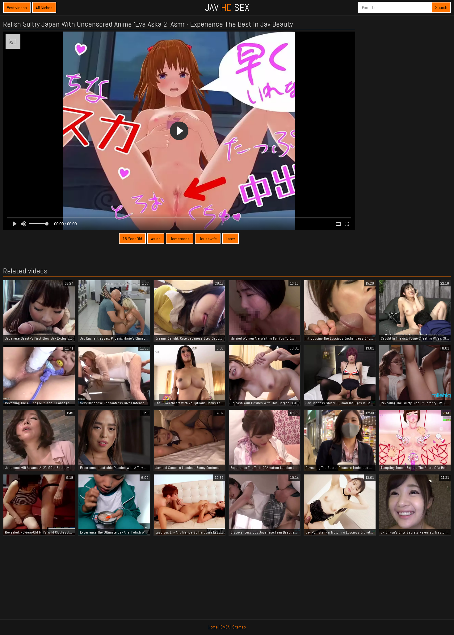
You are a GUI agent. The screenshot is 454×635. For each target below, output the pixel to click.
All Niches (44, 8)
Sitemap (239, 627)
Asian (156, 239)
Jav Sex (227, 7)
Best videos (17, 8)
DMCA (225, 627)
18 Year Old (132, 239)
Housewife (208, 239)
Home (213, 627)
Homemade (180, 239)
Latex (230, 239)
